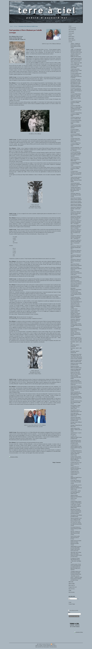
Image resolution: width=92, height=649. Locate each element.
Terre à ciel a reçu (72, 588)
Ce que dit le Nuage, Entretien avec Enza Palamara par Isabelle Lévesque (76, 294)
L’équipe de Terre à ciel (72, 587)
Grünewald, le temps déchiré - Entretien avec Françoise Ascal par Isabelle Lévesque (76, 419)
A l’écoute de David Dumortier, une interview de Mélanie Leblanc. (76, 122)
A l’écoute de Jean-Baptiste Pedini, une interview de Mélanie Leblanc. (76, 135)
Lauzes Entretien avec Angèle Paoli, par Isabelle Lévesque (76, 477)
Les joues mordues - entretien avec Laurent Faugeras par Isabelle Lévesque (76, 492)
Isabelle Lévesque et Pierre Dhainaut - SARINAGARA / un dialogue (76, 430)
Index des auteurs (72, 592)
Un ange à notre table (72, 27)
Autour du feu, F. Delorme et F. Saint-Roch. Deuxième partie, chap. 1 (76, 256)
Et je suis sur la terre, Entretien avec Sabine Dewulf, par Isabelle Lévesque (76, 398)
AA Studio (40, 645)
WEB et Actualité (71, 583)
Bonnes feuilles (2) (72, 39)
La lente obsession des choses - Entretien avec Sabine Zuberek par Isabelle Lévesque (76, 442)
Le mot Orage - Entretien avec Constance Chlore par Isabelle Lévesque (76, 482)
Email (69, 612)
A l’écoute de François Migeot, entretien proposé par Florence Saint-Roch (76, 126)
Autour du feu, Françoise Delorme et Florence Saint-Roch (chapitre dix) (76, 268)
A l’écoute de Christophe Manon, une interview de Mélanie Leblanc (76, 114)
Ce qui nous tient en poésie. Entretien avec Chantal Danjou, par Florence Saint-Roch (76, 298)
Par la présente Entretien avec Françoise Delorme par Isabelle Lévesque (76, 528)
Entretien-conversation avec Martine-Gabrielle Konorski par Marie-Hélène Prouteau (76, 393)
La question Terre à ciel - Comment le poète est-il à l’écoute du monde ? (75, 473)
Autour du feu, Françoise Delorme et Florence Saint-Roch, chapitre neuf (76, 277)
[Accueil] (46, 22)
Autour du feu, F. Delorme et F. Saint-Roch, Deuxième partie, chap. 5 (76, 252)
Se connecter (44, 644)
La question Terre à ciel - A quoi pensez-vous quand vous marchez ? (76, 464)
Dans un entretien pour (23, 432)
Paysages (70, 34)
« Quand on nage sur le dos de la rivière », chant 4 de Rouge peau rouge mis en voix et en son (76, 60)
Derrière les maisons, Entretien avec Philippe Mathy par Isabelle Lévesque (76, 325)
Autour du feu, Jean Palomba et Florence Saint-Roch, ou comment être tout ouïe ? (76, 285)
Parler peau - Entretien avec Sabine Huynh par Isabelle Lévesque (75, 533)
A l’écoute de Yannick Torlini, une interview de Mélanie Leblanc (76, 168)
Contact (70, 602)
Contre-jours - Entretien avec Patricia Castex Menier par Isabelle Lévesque (75, 321)
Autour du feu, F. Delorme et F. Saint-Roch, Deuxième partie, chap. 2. (76, 247)
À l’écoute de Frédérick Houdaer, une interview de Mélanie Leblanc (75, 131)
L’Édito (70, 590)
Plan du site (48, 644)
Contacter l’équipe (72, 604)
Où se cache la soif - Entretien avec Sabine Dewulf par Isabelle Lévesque (76, 524)
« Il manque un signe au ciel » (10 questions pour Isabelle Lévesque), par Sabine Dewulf (76, 573)
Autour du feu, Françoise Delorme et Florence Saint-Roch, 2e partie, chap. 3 (76, 273)
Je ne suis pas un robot (73, 610)
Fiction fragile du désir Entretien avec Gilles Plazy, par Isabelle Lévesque (76, 414)
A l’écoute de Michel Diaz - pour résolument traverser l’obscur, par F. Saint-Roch (76, 149)
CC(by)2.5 (54, 645)
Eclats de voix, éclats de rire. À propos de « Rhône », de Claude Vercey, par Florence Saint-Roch (76, 339)
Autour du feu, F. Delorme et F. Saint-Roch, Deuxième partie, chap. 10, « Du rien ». (76, 213)
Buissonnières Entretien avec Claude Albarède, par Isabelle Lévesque (76, 289)
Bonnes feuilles (71, 38)
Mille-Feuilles (71, 581)
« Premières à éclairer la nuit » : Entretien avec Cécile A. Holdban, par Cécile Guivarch (76, 55)
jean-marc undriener (46, 645)
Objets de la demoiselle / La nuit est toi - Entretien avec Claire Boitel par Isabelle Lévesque (76, 519)
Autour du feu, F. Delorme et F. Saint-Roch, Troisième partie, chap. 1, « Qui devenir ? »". (76, 237)
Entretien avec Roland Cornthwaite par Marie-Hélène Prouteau (76, 377)
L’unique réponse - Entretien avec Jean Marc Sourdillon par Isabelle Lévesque (76, 506)
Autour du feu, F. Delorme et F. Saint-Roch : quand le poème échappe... (76, 209)
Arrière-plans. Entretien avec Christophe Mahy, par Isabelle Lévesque (76, 195)
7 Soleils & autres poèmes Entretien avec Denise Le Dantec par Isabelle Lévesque (76, 70)
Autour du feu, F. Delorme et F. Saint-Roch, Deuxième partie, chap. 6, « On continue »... (76, 218)
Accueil (11, 26)
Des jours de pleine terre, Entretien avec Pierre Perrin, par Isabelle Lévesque (76, 330)
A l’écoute (15, 26)
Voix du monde (71, 31)
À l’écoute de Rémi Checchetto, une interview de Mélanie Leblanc (76, 164)
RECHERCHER (72, 596)
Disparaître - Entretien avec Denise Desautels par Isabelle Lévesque (76, 334)
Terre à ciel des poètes (72, 29)
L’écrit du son (73, 499)
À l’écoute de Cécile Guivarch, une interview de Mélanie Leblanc (76, 102)
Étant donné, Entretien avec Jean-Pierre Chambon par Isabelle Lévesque (76, 402)
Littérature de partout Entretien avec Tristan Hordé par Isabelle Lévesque (76, 497)
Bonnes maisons (71, 36)
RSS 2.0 (53, 644)
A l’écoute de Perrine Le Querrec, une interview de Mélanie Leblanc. (75, 159)
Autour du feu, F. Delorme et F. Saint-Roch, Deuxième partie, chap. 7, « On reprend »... (76, 222)
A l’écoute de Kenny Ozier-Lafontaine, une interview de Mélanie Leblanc (75, 140)
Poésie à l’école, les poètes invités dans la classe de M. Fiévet (75, 537)
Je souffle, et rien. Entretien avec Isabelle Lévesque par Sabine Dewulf (76, 437)
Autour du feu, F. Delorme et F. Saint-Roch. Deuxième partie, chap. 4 (76, 261)
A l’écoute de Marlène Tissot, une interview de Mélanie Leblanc (76, 144)
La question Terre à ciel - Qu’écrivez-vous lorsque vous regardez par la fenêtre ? (76, 468)
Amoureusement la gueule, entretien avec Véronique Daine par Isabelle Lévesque (76, 184)
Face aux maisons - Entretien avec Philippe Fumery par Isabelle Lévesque (75, 407)
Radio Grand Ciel (72, 585)
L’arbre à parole (71, 33)
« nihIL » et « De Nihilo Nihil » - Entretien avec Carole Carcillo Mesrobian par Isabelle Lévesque (76, 51)
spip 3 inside (39, 644)
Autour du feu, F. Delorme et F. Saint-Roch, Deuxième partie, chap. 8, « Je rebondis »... (76, 227)
